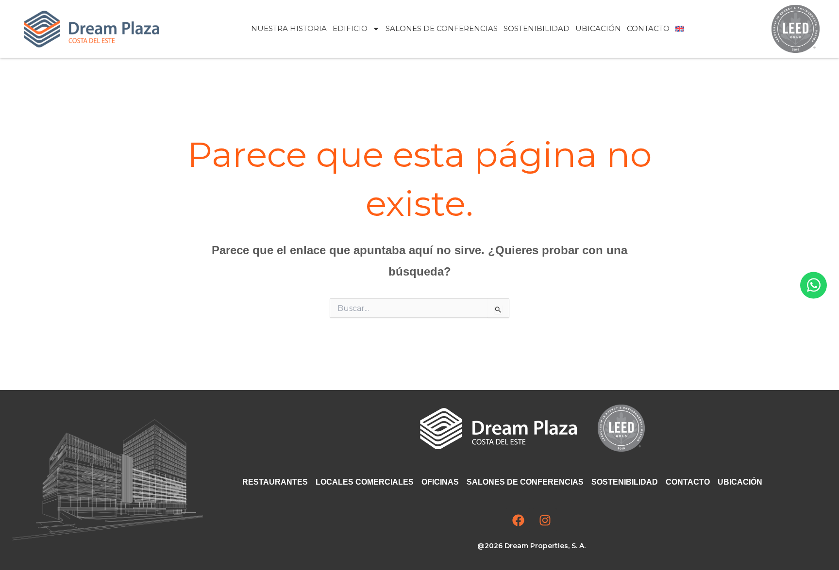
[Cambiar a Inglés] (679, 28)
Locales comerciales (365, 482)
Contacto (648, 28)
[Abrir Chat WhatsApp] (813, 285)
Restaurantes (275, 482)
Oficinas (440, 482)
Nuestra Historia (289, 28)
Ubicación (598, 28)
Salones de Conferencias (442, 28)
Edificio (350, 28)
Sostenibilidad (536, 28)
